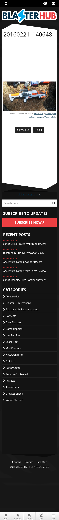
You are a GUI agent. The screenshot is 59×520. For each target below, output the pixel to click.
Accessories (12, 296)
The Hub (6, 3)
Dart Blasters (13, 322)
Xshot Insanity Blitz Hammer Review (24, 279)
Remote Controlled (17, 374)
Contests (11, 316)
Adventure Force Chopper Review (22, 261)
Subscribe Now (28, 222)
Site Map (42, 462)
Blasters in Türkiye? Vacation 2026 (23, 252)
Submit (54, 203)
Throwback (12, 387)
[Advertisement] (29, 60)
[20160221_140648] (29, 110)
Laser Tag (12, 342)
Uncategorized (14, 393)
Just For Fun (13, 335)
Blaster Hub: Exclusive (18, 303)
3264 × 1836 (38, 114)
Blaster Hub (29, 16)
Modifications (14, 348)
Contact (53, 3)
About (45, 3)
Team (41, 519)
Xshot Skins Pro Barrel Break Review (24, 243)
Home (5, 519)
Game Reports (14, 329)
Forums (29, 519)
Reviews (17, 519)
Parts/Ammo (13, 367)
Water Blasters (14, 400)
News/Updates (14, 355)
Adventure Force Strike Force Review (24, 270)
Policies (29, 462)
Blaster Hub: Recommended (22, 309)
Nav (53, 519)
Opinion (10, 361)
